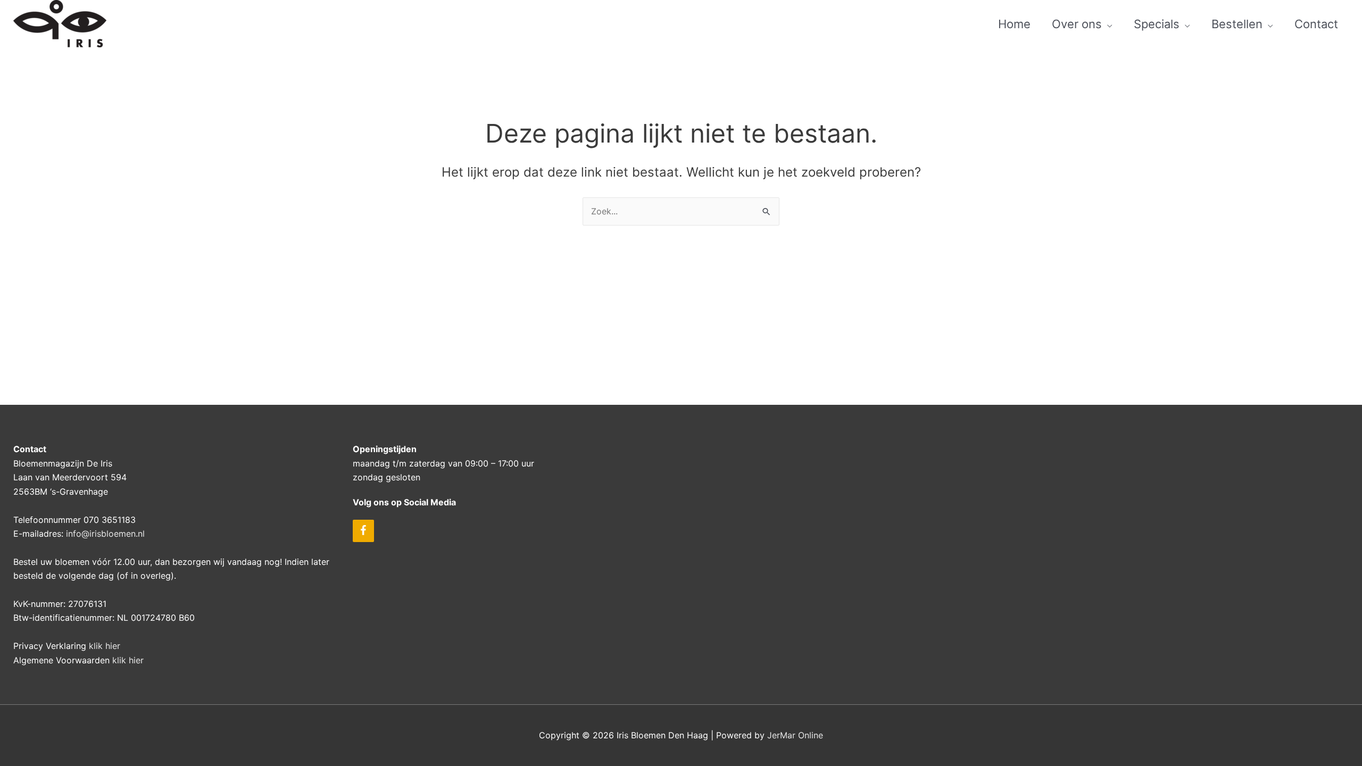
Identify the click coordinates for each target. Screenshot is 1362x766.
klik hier (104, 645)
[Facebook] (363, 531)
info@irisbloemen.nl (105, 533)
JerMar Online (795, 735)
